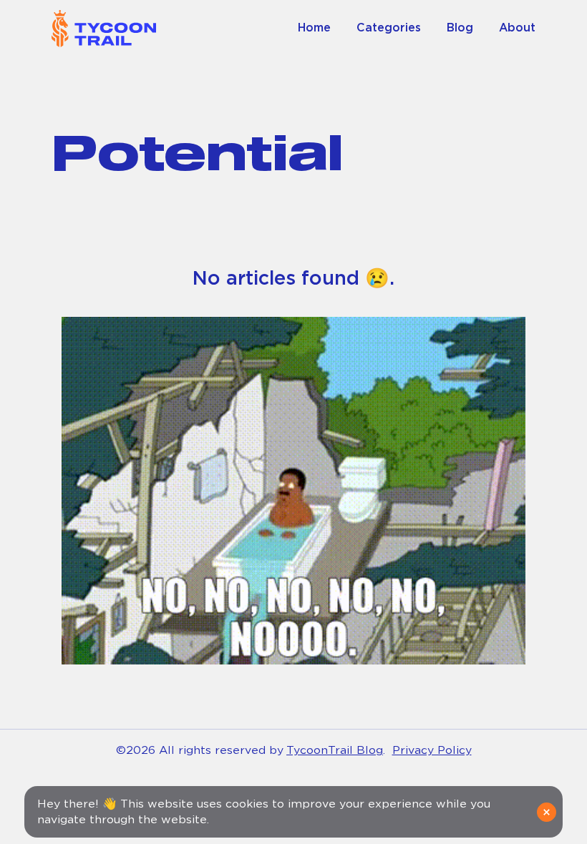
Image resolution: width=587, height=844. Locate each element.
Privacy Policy (432, 750)
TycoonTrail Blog (334, 750)
